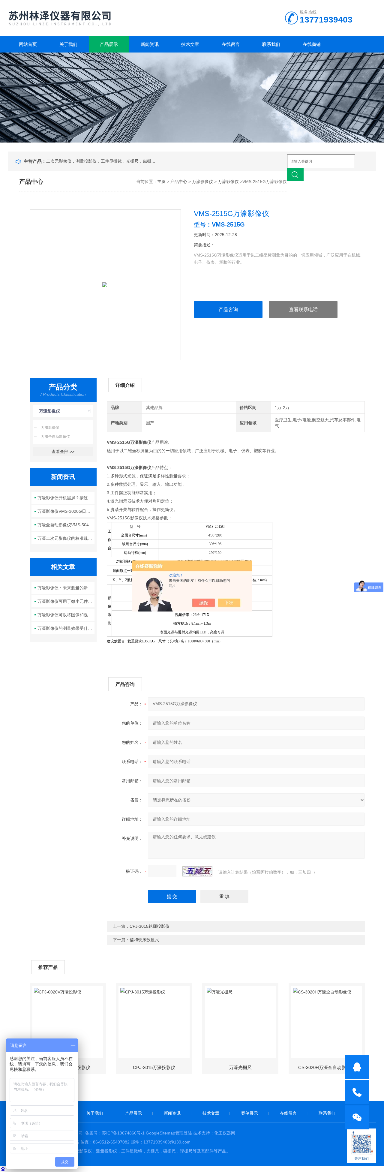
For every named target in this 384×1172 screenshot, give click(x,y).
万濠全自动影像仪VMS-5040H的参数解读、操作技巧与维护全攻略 (66, 524)
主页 (161, 181)
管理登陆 (183, 1133)
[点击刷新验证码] (197, 871)
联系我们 (271, 44)
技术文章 (190, 44)
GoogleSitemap (160, 1133)
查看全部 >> (63, 451)
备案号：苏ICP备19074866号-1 (115, 1133)
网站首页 (28, 44)
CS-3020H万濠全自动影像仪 (326, 1067)
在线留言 (231, 44)
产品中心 (178, 181)
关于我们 (68, 44)
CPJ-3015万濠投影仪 (154, 1067)
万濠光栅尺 (240, 1067)
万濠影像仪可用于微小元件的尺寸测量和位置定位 (66, 601)
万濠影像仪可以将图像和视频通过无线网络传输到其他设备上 (66, 614)
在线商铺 (312, 44)
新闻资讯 (150, 44)
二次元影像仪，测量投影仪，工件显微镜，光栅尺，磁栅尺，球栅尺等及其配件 (102, 161)
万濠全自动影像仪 (55, 436)
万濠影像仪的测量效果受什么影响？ (66, 628)
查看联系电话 (303, 309)
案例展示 (249, 1113)
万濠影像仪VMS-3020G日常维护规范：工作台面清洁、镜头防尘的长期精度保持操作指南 (66, 511)
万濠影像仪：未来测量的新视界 (66, 587)
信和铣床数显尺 (144, 939)
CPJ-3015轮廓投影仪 (150, 926)
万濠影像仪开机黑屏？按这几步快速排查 (66, 497)
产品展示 (109, 44)
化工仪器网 (224, 1133)
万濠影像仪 (202, 181)
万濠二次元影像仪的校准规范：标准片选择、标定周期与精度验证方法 (66, 538)
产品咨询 (228, 309)
